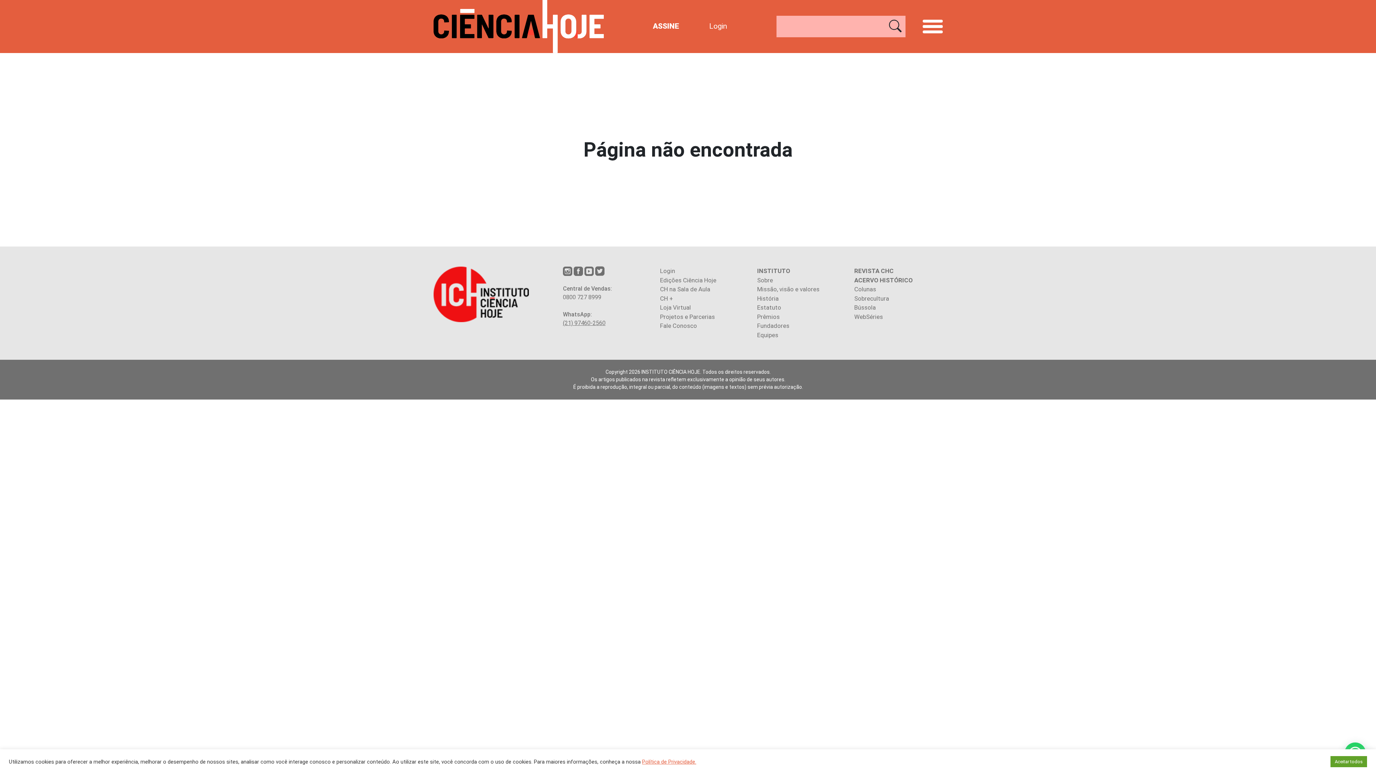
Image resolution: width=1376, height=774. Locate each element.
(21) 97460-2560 (584, 323)
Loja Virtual (675, 307)
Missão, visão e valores (788, 289)
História (768, 298)
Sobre (765, 280)
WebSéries (868, 316)
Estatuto (769, 307)
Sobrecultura (871, 298)
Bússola (865, 307)
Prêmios (768, 316)
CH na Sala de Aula (685, 289)
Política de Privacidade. (669, 762)
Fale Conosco (678, 325)
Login (718, 26)
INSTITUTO (773, 270)
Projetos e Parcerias (687, 316)
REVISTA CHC (874, 270)
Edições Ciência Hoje (688, 280)
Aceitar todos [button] (1349, 761)
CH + (666, 298)
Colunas (865, 289)
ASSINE (666, 26)
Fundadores (773, 325)
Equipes (767, 335)
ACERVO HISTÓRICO (883, 280)
